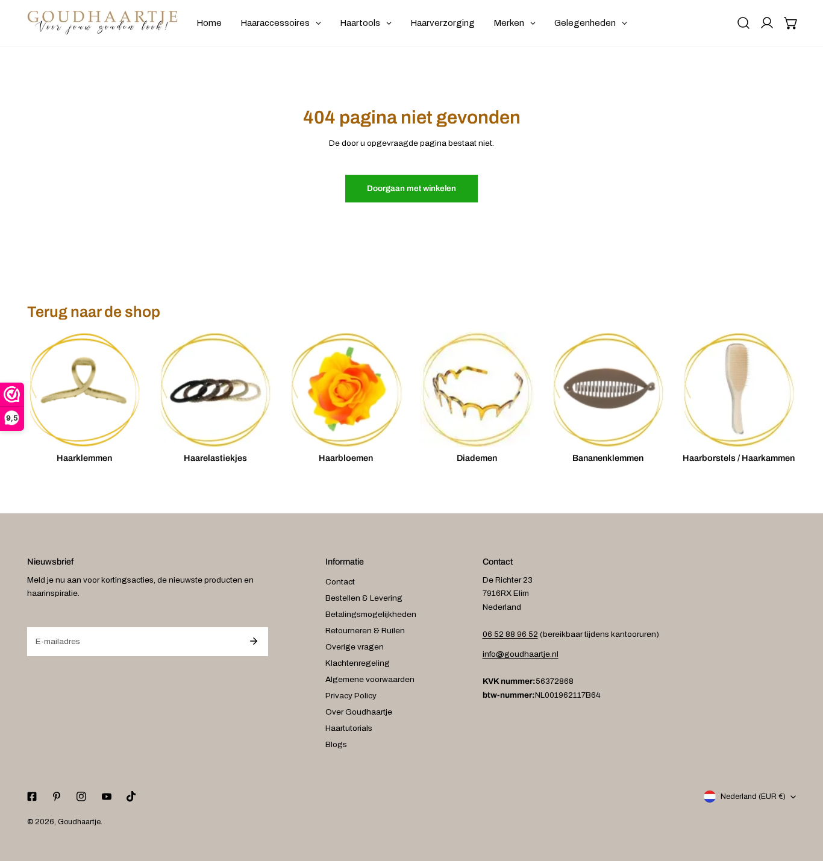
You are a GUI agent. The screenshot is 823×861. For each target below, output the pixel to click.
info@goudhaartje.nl (521, 654)
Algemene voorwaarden (370, 679)
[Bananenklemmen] (608, 389)
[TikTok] (131, 796)
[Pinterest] (57, 797)
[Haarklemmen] (84, 389)
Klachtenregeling (357, 663)
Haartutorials (348, 728)
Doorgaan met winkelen (411, 188)
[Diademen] (477, 389)
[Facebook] (31, 797)
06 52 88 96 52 (510, 634)
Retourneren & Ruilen (365, 630)
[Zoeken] (743, 23)
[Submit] (253, 641)
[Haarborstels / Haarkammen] (738, 389)
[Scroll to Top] (802, 798)
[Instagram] (81, 797)
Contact (340, 581)
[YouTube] (106, 797)
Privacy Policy (351, 695)
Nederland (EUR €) (753, 796)
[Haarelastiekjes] (215, 389)
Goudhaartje (79, 822)
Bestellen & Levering (363, 598)
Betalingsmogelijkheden (370, 614)
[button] (791, 23)
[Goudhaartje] (102, 23)
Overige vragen (354, 646)
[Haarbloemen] (346, 389)
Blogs (336, 744)
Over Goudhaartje (358, 711)
